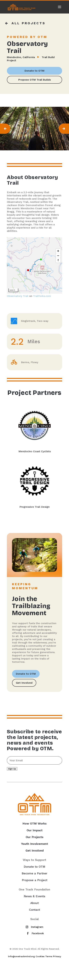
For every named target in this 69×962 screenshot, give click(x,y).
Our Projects (34, 837)
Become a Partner (34, 873)
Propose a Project (34, 880)
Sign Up (12, 769)
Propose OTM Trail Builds (34, 79)
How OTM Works (34, 823)
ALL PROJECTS (28, 23)
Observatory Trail (17, 296)
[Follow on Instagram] (34, 927)
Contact (34, 909)
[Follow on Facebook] (34, 933)
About (34, 903)
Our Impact (35, 830)
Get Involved (24, 682)
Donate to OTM (34, 70)
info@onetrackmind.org (21, 956)
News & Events (34, 896)
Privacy (57, 956)
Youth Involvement (34, 843)
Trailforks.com (42, 296)
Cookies (40, 956)
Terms (48, 956)
